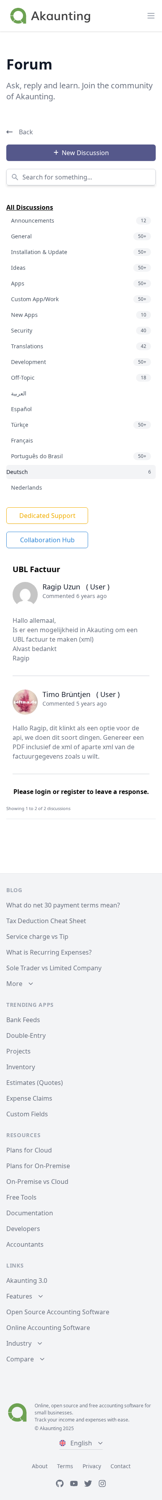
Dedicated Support (47, 515)
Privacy (92, 1466)
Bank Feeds (23, 1019)
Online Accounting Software (48, 1327)
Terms (65, 1466)
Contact (120, 1466)
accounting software (121, 1405)
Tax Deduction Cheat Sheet (46, 920)
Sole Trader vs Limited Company (53, 968)
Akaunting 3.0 (26, 1280)
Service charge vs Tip (37, 936)
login (43, 791)
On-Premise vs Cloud (37, 1181)
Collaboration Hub (47, 540)
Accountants (25, 1244)
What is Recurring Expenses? (49, 952)
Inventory (20, 1067)
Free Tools (21, 1197)
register (73, 791)
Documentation (29, 1213)
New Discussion (85, 152)
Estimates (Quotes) (34, 1082)
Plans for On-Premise (38, 1166)
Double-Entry (26, 1035)
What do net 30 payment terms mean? (63, 905)
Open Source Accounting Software (57, 1312)
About (40, 1466)
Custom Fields (27, 1114)
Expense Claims (29, 1098)
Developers (23, 1228)
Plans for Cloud (29, 1150)
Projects (18, 1051)
